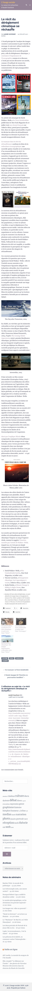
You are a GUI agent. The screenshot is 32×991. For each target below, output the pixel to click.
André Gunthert (10, 34)
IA (19, 811)
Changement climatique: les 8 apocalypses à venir (16, 580)
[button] (26, 5)
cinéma (11, 796)
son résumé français (17, 125)
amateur (5, 796)
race (26, 819)
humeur (15, 810)
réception (8, 822)
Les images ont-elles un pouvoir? (14, 908)
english (24, 800)
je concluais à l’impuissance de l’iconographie (15, 55)
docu (26, 796)
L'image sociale (8, 2)
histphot (7, 810)
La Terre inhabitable (20, 120)
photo (6, 818)
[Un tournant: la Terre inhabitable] (21, 621)
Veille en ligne (10, 949)
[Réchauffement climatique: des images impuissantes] (7, 638)
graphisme (8, 807)
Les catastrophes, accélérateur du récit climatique (6, 627)
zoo (12, 827)
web (8, 827)
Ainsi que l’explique (10, 436)
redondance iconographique (11, 146)
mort (14, 815)
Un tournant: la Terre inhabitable (17, 670)
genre (21, 804)
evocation (6, 804)
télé (4, 827)
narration (19, 658)
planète (5, 660)
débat (12, 658)
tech (16, 823)
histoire (17, 807)
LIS (27, 811)
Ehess (19, 800)
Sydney (22, 988)
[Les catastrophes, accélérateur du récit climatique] (7, 621)
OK (7, 854)
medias (7, 814)
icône (22, 811)
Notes (3, 36)
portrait (20, 819)
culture (4, 658)
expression (14, 804)
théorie (23, 822)
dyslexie (6, 801)
